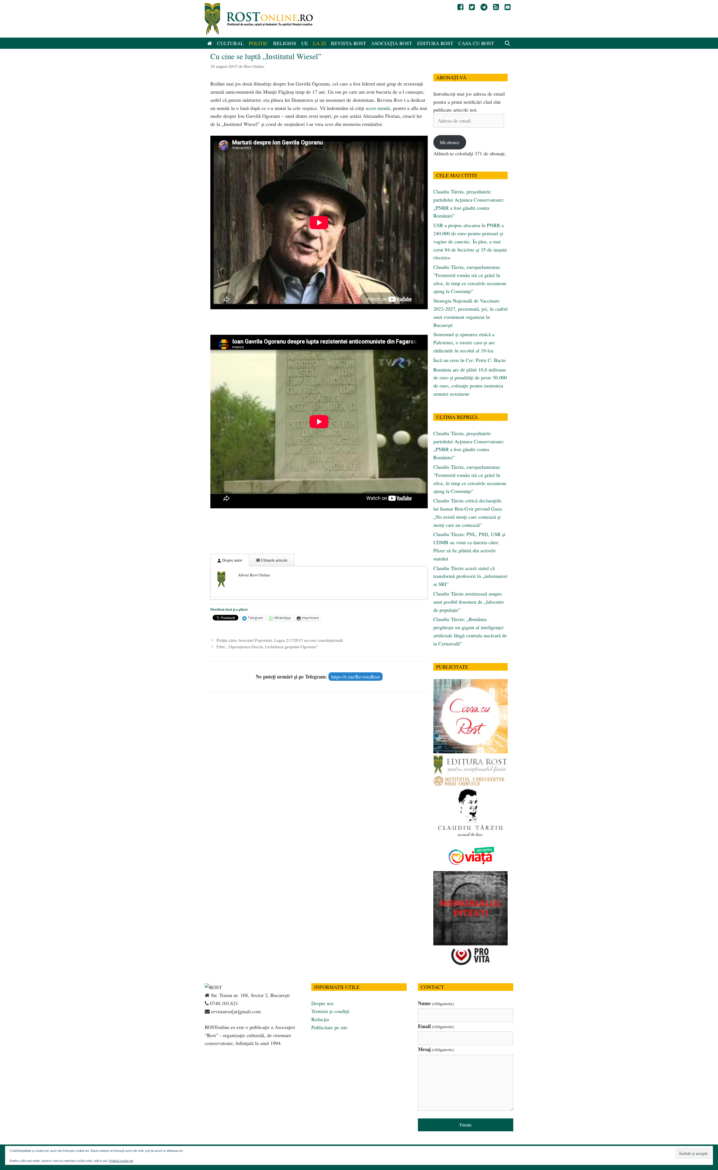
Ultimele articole (273, 560)
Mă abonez (449, 142)
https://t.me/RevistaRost (355, 676)
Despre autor (231, 560)
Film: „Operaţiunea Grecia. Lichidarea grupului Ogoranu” (267, 646)
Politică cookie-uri (121, 1160)
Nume (436, 1003)
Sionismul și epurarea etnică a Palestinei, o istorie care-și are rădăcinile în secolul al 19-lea (464, 342)
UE (304, 43)
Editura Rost (435, 43)
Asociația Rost (391, 43)
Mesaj (436, 1049)
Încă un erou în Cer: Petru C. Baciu (469, 360)
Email (436, 1026)
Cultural (230, 43)
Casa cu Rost (476, 43)
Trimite (465, 1125)
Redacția (320, 1019)
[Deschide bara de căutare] (507, 43)
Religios (284, 43)
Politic (258, 43)
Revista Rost (348, 43)
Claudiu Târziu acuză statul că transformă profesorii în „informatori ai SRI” (470, 576)
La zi (319, 43)
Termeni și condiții (330, 1011)
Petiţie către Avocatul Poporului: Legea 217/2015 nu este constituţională (280, 640)
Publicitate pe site (329, 1027)
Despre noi (322, 1003)
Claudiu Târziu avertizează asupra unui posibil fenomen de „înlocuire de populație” (468, 601)
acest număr (378, 108)
